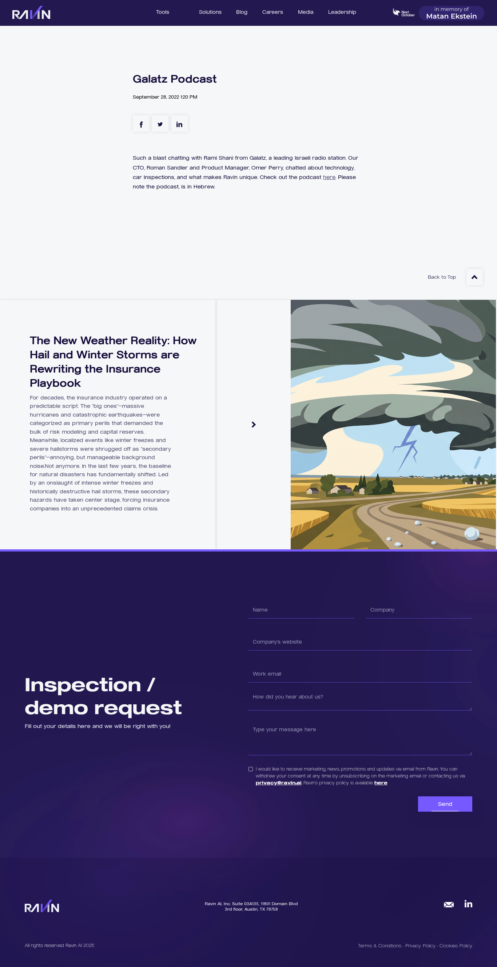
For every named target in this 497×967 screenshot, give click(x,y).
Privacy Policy (421, 945)
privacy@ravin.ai (279, 782)
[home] (31, 12)
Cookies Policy (456, 945)
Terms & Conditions (379, 945)
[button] (210, 11)
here (329, 177)
